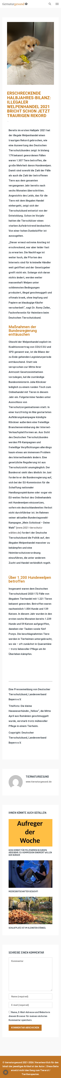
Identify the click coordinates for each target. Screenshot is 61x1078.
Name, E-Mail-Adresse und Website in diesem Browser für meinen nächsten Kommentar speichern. (29, 1016)
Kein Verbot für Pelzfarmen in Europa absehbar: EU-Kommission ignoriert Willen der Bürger (30, 852)
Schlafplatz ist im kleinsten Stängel (27, 927)
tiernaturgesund (37, 776)
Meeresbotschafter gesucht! (23, 891)
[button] (5, 1072)
